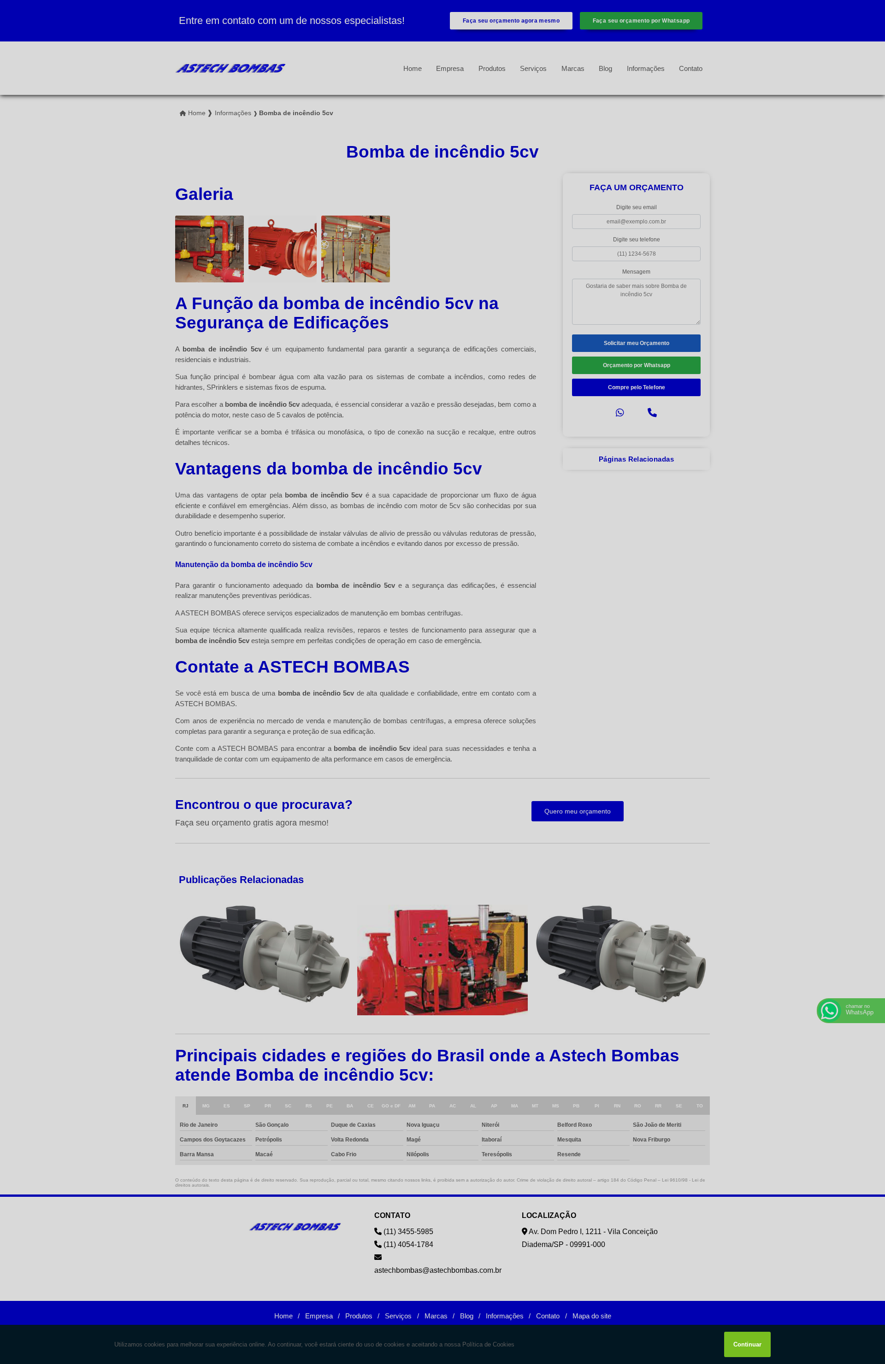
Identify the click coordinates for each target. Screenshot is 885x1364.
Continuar (747, 1344)
